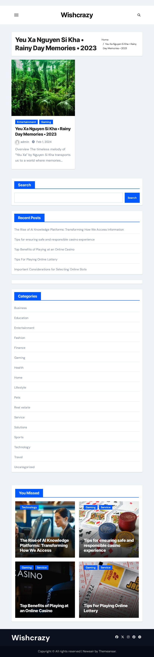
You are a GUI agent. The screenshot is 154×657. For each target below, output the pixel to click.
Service (19, 417)
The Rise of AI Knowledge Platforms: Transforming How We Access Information (69, 230)
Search (24, 185)
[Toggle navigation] (16, 15)
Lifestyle (20, 387)
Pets (17, 397)
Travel (18, 457)
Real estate (22, 407)
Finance (19, 348)
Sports (18, 437)
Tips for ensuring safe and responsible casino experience (54, 239)
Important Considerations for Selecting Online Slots (50, 269)
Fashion (19, 338)
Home (18, 378)
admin (25, 142)
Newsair (88, 651)
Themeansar (107, 651)
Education (21, 318)
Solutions (20, 427)
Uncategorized (24, 467)
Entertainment (26, 122)
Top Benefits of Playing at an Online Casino (44, 249)
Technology (22, 447)
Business (20, 308)
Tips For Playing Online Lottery (35, 259)
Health (18, 368)
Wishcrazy (77, 15)
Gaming (46, 122)
